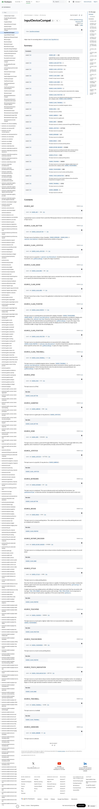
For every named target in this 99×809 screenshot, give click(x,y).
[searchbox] (10, 12)
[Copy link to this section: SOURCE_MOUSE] (37, 509)
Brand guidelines (35, 805)
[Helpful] (79, 15)
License (28, 805)
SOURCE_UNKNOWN (53, 190)
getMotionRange (38, 258)
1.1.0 (82, 23)
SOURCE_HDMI (52, 121)
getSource (68, 593)
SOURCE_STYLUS (53, 155)
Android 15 (62, 784)
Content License (61, 751)
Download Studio (77, 787)
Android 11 (62, 793)
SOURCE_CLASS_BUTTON (55, 63)
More (37, 1)
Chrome (46, 799)
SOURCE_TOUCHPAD (54, 161)
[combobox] (59, 1)
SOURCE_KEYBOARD (53, 134)
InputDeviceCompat (34, 31)
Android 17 (62, 779)
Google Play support (90, 785)
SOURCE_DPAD (52, 109)
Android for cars (51, 786)
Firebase (53, 799)
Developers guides (77, 783)
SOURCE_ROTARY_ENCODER (55, 147)
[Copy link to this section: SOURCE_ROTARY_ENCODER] (45, 539)
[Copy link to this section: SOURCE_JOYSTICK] (39, 451)
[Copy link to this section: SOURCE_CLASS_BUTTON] (43, 226)
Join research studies (91, 787)
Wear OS (49, 781)
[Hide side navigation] (17, 806)
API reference (6, 7)
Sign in (95, 1)
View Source (78, 21)
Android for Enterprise (26, 781)
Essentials (17, 1)
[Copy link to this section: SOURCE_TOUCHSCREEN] (43, 639)
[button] (9, 123)
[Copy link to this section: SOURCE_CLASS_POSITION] (44, 331)
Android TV (49, 788)
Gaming (36, 779)
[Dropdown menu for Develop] (32, 1)
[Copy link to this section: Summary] (33, 46)
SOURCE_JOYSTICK (54, 128)
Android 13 (62, 788)
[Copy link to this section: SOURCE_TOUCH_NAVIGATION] (47, 667)
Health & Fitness (37, 784)
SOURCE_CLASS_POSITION (55, 95)
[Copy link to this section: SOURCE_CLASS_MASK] (41, 265)
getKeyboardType (29, 492)
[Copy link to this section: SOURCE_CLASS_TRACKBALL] (45, 352)
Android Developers (28, 15)
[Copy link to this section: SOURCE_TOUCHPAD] (40, 609)
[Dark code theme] (82, 30)
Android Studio (88, 1)
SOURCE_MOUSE (53, 141)
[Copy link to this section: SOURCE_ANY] (35, 206)
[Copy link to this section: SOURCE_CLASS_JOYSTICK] (44, 245)
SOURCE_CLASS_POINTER (55, 88)
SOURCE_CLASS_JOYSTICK (55, 69)
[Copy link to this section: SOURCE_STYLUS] (37, 568)
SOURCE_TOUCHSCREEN (70, 165)
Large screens (50, 779)
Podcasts (23, 793)
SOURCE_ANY (52, 55)
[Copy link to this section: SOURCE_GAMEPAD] (39, 403)
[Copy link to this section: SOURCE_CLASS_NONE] (41, 284)
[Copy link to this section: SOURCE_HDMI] (36, 431)
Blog (22, 791)
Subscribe (81, 805)
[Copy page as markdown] (57, 20)
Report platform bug (90, 779)
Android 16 (62, 781)
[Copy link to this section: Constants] (34, 200)
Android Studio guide (78, 780)
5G (35, 791)
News (22, 788)
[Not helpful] (82, 15)
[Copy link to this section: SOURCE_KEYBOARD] (40, 479)
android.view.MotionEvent (48, 257)
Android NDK (76, 790)
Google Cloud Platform (63, 799)
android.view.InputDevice (50, 39)
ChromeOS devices (51, 784)
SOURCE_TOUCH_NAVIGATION (56, 175)
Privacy (35, 788)
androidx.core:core (78, 19)
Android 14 (62, 786)
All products (74, 799)
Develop (28, 1)
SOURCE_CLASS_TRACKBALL (56, 102)
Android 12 (62, 791)
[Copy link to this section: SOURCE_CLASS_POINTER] (43, 304)
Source (22, 786)
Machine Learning (38, 781)
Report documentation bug (91, 782)
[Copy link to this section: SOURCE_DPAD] (36, 375)
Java (81, 25)
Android (23, 779)
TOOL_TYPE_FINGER (35, 591)
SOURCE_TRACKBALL (54, 183)
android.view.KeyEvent (31, 239)
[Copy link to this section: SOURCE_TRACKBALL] (40, 699)
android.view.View (39, 319)
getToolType (75, 584)
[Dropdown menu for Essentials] (22, 1)
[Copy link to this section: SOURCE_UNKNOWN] (40, 727)
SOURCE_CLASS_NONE (54, 82)
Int (30, 55)
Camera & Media (38, 786)
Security (23, 784)
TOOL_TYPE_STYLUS (64, 591)
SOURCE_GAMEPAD (53, 115)
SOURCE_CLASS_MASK (54, 75)
